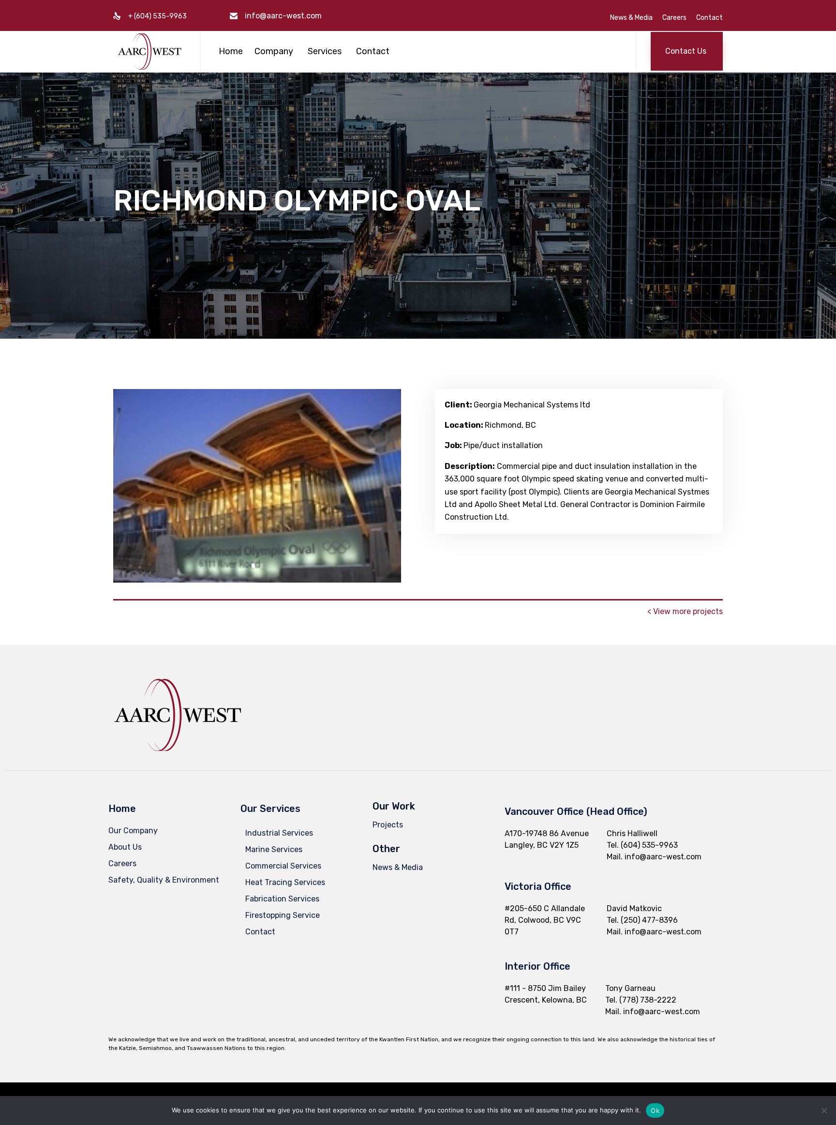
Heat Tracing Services (285, 882)
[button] (687, 51)
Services (325, 51)
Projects (388, 824)
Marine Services (273, 849)
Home (231, 51)
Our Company (133, 830)
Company (273, 51)
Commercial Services (283, 865)
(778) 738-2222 (647, 1000)
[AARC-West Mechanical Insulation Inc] (149, 51)
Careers (674, 18)
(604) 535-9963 (649, 845)
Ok (655, 1110)
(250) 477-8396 (649, 920)
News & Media (631, 18)
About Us (125, 847)
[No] (824, 1110)
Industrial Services (279, 833)
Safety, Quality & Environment (163, 880)
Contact (709, 18)
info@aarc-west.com (283, 15)
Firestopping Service (282, 915)
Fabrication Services (282, 898)
